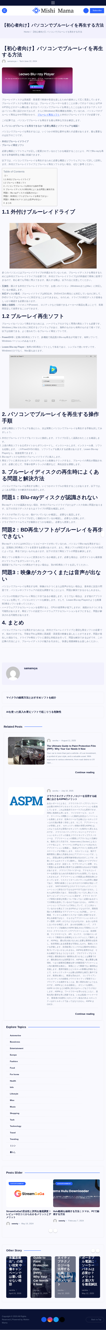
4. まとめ (7, 203)
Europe (13, 1055)
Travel (13, 1133)
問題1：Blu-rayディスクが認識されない (20, 193)
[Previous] (51, 1230)
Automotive (15, 1035)
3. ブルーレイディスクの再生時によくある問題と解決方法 (29, 189)
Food (12, 1068)
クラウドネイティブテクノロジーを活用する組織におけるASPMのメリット (65, 1269)
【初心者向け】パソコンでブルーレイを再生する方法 (57, 32)
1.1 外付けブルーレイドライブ (16, 179)
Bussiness (15, 1042)
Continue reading (85, 772)
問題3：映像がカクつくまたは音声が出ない (22, 199)
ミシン (13, 1146)
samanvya (11, 61)
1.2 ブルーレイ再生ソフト (14, 183)
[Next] (55, 1230)
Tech (21, 61)
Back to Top (96, 1320)
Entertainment (16, 1048)
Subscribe (97, 10)
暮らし (13, 1152)
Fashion (14, 1061)
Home (27, 32)
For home (14, 1074)
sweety (15, 1223)
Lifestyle (14, 1094)
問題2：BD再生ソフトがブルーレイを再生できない (25, 196)
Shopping (14, 1113)
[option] (29, 1202)
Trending (14, 1139)
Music (13, 1107)
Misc (12, 1100)
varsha (55, 740)
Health (13, 1081)
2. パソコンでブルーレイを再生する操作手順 (23, 186)
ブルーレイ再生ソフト (49, 114)
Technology (15, 1126)
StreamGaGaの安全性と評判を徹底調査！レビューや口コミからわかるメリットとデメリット (28, 1214)
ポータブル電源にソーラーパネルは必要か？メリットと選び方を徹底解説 (89, 1271)
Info (12, 1087)
